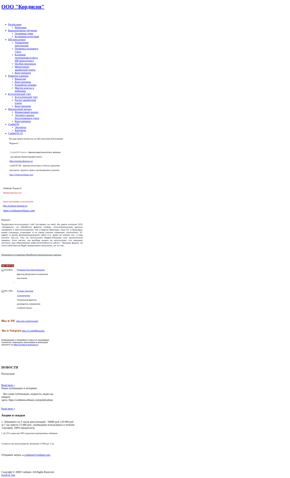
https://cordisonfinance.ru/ (21, 161)
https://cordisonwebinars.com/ (21, 175)
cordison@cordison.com (37, 454)
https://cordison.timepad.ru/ (15, 206)
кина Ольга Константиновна (33, 270)
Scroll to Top (8, 475)
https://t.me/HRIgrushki (33, 331)
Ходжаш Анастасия (25, 291)
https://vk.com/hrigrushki (27, 321)
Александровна (23, 295)
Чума (19, 270)
